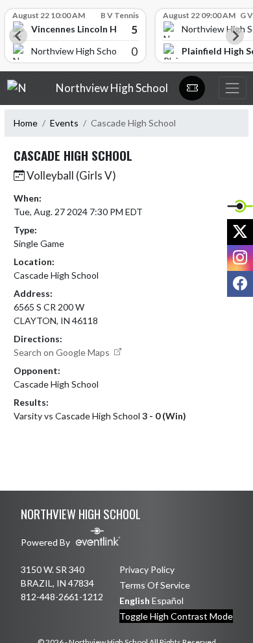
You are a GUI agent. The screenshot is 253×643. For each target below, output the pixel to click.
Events (64, 122)
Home (26, 122)
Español (168, 600)
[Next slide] (235, 36)
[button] (192, 88)
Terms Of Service (154, 584)
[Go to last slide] (18, 36)
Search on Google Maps (63, 352)
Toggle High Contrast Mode (176, 616)
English (134, 600)
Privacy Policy (147, 569)
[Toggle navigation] (232, 87)
